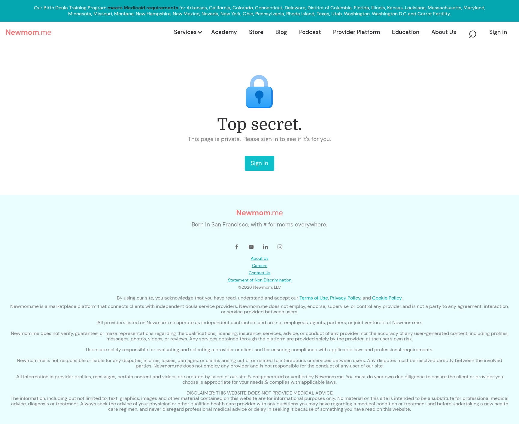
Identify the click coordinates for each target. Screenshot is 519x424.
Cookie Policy (387, 298)
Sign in (259, 163)
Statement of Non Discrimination (259, 280)
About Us (260, 258)
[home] (88, 32)
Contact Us (259, 272)
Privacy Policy (345, 298)
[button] (187, 32)
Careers (259, 265)
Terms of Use (313, 298)
